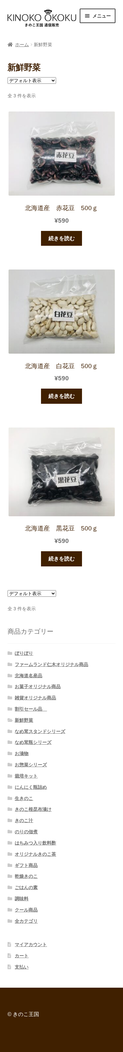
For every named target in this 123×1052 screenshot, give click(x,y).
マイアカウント (31, 944)
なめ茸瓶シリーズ (33, 742)
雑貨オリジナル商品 (35, 697)
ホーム (22, 44)
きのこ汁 (24, 820)
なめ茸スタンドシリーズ (40, 731)
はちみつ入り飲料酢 (35, 842)
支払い (22, 967)
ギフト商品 (26, 865)
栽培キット (26, 776)
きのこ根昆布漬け (33, 809)
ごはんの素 (26, 887)
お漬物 (22, 753)
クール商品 (26, 909)
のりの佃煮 (26, 831)
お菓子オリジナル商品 (38, 686)
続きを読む (62, 238)
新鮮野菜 (24, 720)
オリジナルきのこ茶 (35, 854)
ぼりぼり (24, 653)
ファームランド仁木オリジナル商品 (51, 664)
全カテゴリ (26, 921)
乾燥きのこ (26, 876)
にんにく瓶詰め (31, 787)
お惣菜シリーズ (31, 764)
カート (22, 955)
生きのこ (24, 798)
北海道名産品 (28, 675)
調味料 (22, 898)
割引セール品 (31, 709)
